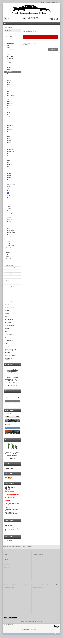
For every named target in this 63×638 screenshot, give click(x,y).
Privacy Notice (7, 567)
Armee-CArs (10, 56)
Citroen (8, 82)
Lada (8, 123)
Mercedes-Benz (10, 149)
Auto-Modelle (8, 30)
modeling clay (8, 322)
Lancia (8, 127)
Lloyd (8, 136)
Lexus (8, 131)
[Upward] (58, 635)
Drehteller (7, 316)
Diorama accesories (9, 270)
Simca (11, 193)
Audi (8, 60)
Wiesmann (9, 219)
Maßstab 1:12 (9, 38)
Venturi (8, 210)
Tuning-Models (10, 245)
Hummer (9, 107)
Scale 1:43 (8, 258)
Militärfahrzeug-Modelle (10, 286)
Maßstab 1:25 (9, 41)
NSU (8, 162)
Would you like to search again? (26, 45)
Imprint (5, 554)
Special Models (10, 237)
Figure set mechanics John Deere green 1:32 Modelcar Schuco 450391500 (12, 453)
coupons (7, 313)
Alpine (8, 54)
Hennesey (9, 103)
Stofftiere (7, 328)
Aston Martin (10, 58)
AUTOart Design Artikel (10, 301)
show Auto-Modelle (10, 33)
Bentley (9, 67)
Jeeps (8, 228)
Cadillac (9, 76)
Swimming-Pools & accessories (9, 359)
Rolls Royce (12, 184)
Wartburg (9, 217)
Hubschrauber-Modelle (10, 283)
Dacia (8, 84)
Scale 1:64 (8, 260)
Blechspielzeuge (9, 265)
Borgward (9, 71)
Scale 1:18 (8, 47)
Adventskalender (8, 27)
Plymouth (9, 175)
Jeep (8, 118)
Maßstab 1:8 (9, 36)
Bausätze (9, 221)
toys (6, 331)
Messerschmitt (10, 151)
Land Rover (9, 129)
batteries (7, 304)
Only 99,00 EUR (12, 386)
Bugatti (8, 73)
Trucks (8, 243)
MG (8, 153)
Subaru (8, 199)
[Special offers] (19, 364)
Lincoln (9, 134)
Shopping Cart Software (26, 621)
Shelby (8, 190)
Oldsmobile (9, 164)
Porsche (9, 179)
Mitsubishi (9, 158)
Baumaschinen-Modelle (10, 267)
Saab (8, 186)
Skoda (8, 195)
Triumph (9, 208)
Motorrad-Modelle (9, 289)
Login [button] (48, 2)
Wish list (55, 2)
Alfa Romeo (9, 52)
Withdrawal (6, 557)
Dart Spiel (7, 346)
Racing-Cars (10, 234)
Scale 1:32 (8, 256)
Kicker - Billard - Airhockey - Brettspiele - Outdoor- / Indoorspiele (11, 351)
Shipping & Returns (8, 564)
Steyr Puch (9, 197)
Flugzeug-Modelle (9, 280)
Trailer (8, 241)
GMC (8, 99)
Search (53, 49)
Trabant (9, 206)
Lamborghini (10, 125)
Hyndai (8, 112)
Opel (8, 166)
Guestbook (6, 559)
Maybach (9, 142)
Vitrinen (6, 337)
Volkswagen (10, 213)
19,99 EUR (12, 458)
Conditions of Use (8, 562)
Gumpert (9, 101)
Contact (6, 23)
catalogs (7, 310)
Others (6, 343)
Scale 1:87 (8, 263)
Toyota (8, 204)
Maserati (9, 140)
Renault (9, 182)
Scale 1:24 (8, 252)
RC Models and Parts (9, 325)
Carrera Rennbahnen (9, 307)
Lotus (8, 138)
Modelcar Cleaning (9, 319)
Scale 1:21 (8, 250)
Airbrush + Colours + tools (10, 298)
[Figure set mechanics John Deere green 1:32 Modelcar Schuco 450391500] (12, 446)
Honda (8, 105)
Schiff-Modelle (8, 292)
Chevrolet (9, 78)
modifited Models (11, 232)
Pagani (8, 168)
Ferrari (8, 89)
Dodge (8, 86)
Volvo (11, 215)
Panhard (9, 171)
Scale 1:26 (8, 254)
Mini (8, 155)
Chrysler (9, 80)
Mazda (8, 144)
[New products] (19, 440)
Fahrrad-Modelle (8, 274)
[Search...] (24, 18)
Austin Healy (10, 62)
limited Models (10, 230)
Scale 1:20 (8, 247)
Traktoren (7, 295)
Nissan (8, 160)
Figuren (6, 276)
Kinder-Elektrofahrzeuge (10, 355)
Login (12, 401)
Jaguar (8, 116)
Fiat (8, 91)
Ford (8, 93)
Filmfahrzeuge (10, 226)
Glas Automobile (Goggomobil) (11, 96)
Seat (8, 188)
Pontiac (9, 177)
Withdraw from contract (10, 617)
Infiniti (8, 114)
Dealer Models (10, 223)
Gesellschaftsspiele (9, 340)
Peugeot (9, 173)
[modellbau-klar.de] (31, 9)
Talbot (8, 202)
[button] (42, 2)
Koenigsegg (10, 121)
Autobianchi (10, 65)
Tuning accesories (9, 334)
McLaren (9, 147)
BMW (8, 69)
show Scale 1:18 (11, 49)
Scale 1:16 (8, 45)
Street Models (10, 239)
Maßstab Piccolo (10, 43)
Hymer (8, 110)
